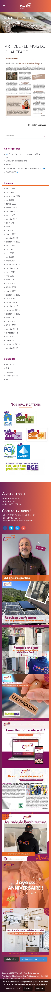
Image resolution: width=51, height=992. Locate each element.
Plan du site (6, 976)
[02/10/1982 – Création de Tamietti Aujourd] (25, 884)
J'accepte (39, 988)
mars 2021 (11, 230)
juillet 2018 (10, 299)
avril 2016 (10, 318)
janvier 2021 (11, 234)
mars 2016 (11, 321)
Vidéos (9, 379)
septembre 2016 (13, 314)
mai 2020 (10, 253)
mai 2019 (10, 276)
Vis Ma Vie (10, 165)
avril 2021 (10, 227)
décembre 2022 (12, 208)
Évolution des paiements (16, 161)
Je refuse (27, 988)
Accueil (5, 26)
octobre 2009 (12, 348)
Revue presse (12, 376)
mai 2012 (10, 337)
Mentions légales (19, 976)
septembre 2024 (13, 196)
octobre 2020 (12, 238)
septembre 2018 (13, 295)
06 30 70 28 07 (28, 515)
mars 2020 (11, 261)
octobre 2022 (12, 211)
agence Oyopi (26, 979)
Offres (9, 368)
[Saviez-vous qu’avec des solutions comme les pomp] (25, 604)
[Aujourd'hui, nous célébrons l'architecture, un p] (25, 837)
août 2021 (10, 223)
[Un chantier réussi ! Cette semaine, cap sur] (25, 650)
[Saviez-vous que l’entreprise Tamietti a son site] (25, 744)
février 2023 (11, 204)
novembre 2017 (13, 302)
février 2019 (11, 287)
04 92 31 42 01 (13, 515)
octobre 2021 (12, 219)
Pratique (9, 372)
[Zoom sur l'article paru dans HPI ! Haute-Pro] (25, 791)
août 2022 (10, 215)
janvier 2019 (11, 291)
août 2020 (10, 246)
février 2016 (11, 325)
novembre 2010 (13, 344)
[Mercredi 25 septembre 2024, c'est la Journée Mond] (25, 931)
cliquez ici (17, 988)
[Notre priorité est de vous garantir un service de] (25, 697)
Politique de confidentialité (37, 976)
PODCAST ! (11, 172)
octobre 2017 (12, 306)
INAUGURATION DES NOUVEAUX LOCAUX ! (24, 168)
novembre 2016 (13, 310)
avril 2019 (10, 280)
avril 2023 (10, 200)
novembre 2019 (13, 264)
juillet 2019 (10, 272)
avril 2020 (10, 257)
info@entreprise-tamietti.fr (20, 521)
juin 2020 (10, 249)
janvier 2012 (11, 340)
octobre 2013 (12, 329)
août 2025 (10, 189)
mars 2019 (11, 283)
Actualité (9, 364)
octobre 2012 (12, 333)
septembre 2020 (13, 242)
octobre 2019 (12, 268)
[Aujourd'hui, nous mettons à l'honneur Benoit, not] (25, 557)
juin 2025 (10, 192)
